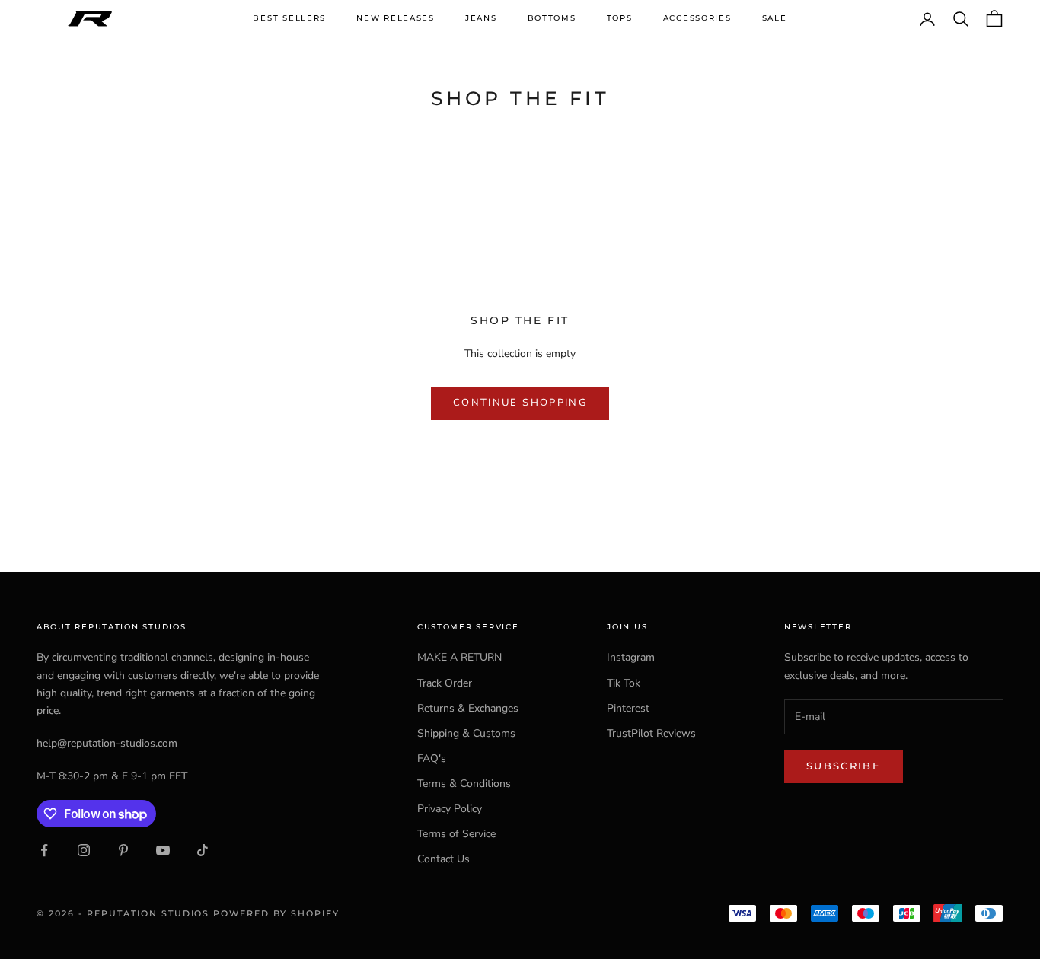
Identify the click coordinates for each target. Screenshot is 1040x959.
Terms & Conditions (464, 783)
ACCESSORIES (697, 18)
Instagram (631, 657)
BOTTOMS (552, 18)
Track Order (444, 683)
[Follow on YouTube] (163, 850)
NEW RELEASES (395, 18)
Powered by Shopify (276, 913)
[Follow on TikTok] (202, 850)
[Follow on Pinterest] (123, 850)
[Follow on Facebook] (44, 850)
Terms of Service (456, 834)
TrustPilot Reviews (651, 733)
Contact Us (443, 859)
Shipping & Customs (466, 733)
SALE (774, 18)
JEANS (481, 18)
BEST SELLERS (289, 18)
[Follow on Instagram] (83, 850)
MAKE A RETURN (459, 657)
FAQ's (431, 758)
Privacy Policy (449, 808)
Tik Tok (623, 683)
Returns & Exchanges (467, 708)
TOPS (620, 18)
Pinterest (628, 708)
